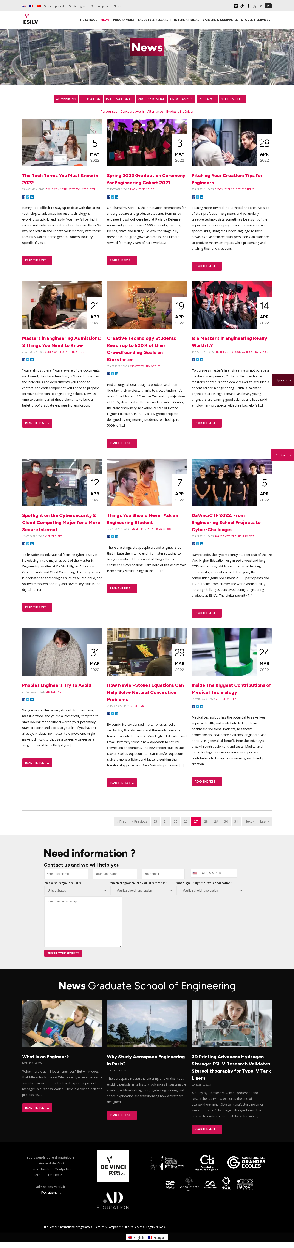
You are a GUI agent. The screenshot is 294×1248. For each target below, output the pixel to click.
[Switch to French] (31, 6)
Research (207, 99)
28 (206, 821)
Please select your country (62, 883)
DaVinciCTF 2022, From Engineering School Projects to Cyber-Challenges (226, 522)
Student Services (134, 1227)
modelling (137, 706)
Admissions (66, 99)
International (119, 99)
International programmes (76, 1227)
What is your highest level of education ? (204, 883)
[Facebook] (248, 7)
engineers (248, 189)
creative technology (227, 189)
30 (226, 821)
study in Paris (259, 351)
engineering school (143, 189)
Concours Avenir (132, 111)
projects (248, 536)
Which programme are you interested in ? (138, 883)
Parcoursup (109, 111)
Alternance (155, 111)
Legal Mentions (155, 1227)
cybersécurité (53, 536)
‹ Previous (139, 821)
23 (155, 821)
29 (216, 821)
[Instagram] (235, 7)
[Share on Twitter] (27, 197)
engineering (137, 529)
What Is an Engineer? (45, 1057)
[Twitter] (254, 7)
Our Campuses (100, 6)
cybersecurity (77, 189)
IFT (158, 366)
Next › (249, 821)
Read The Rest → (37, 260)
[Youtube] (268, 7)
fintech (91, 189)
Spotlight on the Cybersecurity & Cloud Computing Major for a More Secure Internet (61, 522)
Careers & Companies (107, 1227)
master (245, 351)
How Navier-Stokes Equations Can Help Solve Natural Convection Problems (145, 692)
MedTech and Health (227, 698)
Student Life (232, 99)
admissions (52, 351)
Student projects (55, 6)
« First (121, 821)
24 (165, 821)
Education (91, 99)
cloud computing (56, 189)
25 (176, 821)
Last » (264, 821)
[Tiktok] (242, 7)
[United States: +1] (196, 873)
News (117, 6)
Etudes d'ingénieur (180, 111)
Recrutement (51, 1192)
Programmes (181, 99)
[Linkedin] (260, 7)
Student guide (78, 6)
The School (50, 1227)
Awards (219, 536)
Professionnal (151, 99)
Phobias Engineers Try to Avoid (56, 685)
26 (186, 821)
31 (236, 821)
